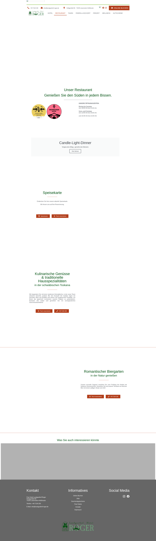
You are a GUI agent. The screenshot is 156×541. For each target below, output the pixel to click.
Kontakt (78, 507)
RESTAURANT (60, 13)
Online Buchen (78, 495)
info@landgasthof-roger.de (51, 8)
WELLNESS (106, 13)
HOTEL (50, 13)
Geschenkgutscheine (78, 501)
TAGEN (70, 13)
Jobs (78, 498)
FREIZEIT (96, 13)
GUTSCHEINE (118, 13)
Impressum (78, 510)
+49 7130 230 (34, 8)
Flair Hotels (78, 504)
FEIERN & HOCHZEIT (83, 13)
